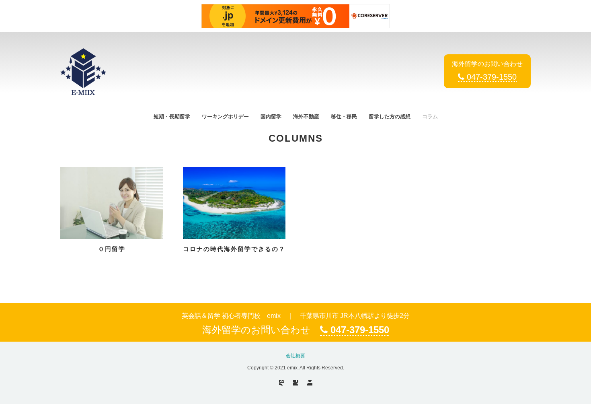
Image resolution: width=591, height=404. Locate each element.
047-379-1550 (490, 76)
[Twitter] (309, 382)
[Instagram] (281, 382)
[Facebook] (295, 382)
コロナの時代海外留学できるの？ (234, 248)
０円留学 (111, 248)
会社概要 (295, 356)
